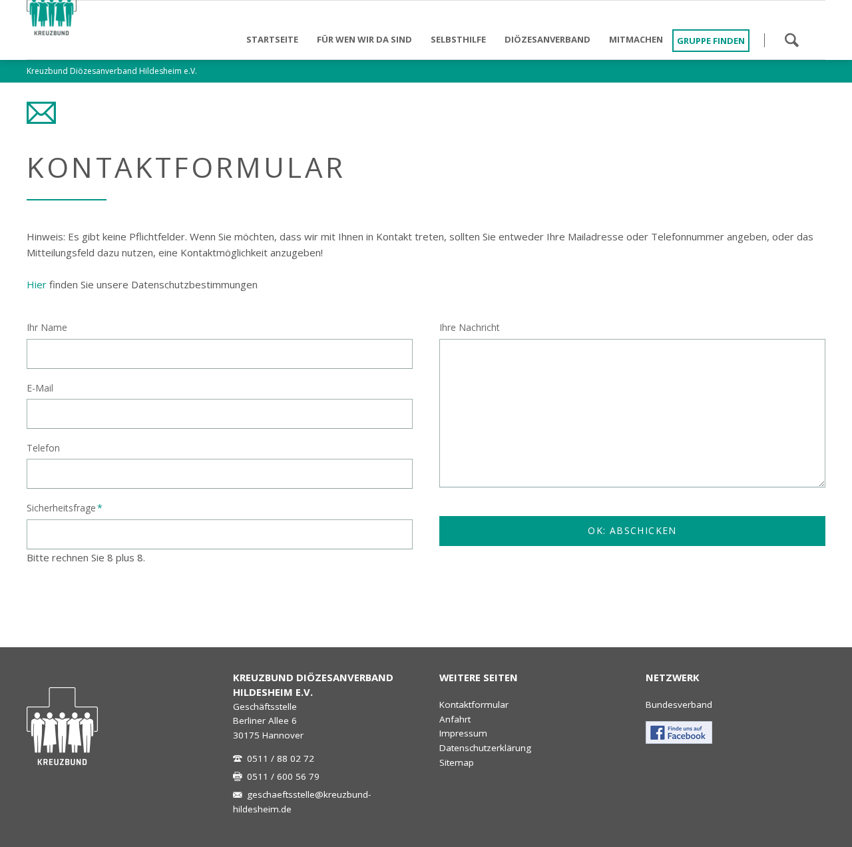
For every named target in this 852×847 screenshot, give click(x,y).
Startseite (272, 39)
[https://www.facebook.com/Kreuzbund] (679, 732)
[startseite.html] (62, 726)
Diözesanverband (547, 39)
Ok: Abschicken (632, 530)
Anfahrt (455, 719)
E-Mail (40, 388)
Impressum (463, 733)
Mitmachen (636, 39)
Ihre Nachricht (469, 327)
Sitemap (456, 762)
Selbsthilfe (458, 39)
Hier (37, 284)
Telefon (43, 447)
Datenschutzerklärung (485, 748)
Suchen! (791, 40)
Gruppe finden (711, 41)
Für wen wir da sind (364, 39)
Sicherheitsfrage (65, 507)
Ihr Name (47, 327)
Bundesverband (679, 704)
